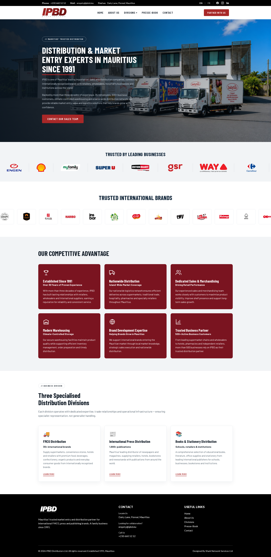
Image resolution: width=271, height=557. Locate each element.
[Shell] (75, 167)
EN (200, 3)
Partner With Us (216, 12)
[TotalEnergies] (19, 167)
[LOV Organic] (135, 217)
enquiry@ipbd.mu (82, 3)
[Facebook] (217, 3)
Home (100, 12)
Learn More (48, 474)
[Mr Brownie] (157, 217)
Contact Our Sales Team (62, 119)
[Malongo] (179, 217)
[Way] (247, 167)
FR (209, 3)
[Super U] (139, 167)
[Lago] (91, 217)
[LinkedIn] (227, 3)
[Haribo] (25, 217)
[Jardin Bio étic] (69, 217)
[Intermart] (174, 167)
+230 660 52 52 (54, 3)
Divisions (130, 12)
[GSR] (209, 167)
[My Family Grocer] (105, 167)
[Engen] (48, 167)
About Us (113, 12)
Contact (168, 12)
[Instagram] (222, 3)
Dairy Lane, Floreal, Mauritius (116, 3)
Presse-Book (150, 12)
